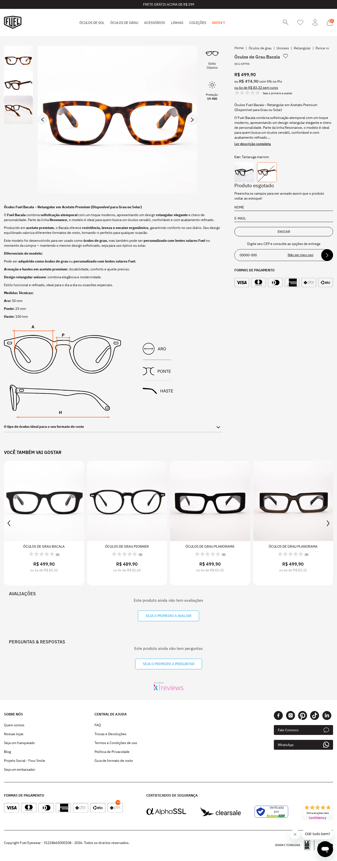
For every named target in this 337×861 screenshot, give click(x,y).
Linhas (177, 22)
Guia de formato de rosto (113, 760)
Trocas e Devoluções (110, 734)
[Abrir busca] (285, 22)
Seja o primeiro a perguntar (168, 664)
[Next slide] (192, 120)
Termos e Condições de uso (115, 743)
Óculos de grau (124, 22)
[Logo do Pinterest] (302, 715)
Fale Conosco (288, 730)
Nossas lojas (13, 734)
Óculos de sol (91, 22)
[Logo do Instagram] (290, 715)
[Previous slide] (43, 120)
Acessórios (154, 22)
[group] (117, 120)
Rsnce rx (322, 48)
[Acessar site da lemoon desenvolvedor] (294, 845)
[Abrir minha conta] (315, 22)
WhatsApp (286, 745)
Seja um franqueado (19, 743)
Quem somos (14, 725)
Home (239, 48)
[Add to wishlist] (285, 56)
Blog (7, 751)
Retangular (302, 48)
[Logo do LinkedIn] (326, 715)
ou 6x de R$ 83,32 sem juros (256, 87)
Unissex (283, 48)
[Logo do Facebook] (278, 715)
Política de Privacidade (112, 751)
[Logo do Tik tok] (314, 715)
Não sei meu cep (300, 255)
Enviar (284, 231)
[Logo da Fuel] (12, 22)
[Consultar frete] (327, 255)
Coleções (197, 22)
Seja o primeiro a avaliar (168, 616)
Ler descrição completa (252, 144)
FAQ (97, 725)
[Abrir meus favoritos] (300, 22)
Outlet (218, 22)
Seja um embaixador (19, 769)
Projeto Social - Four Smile (24, 760)
